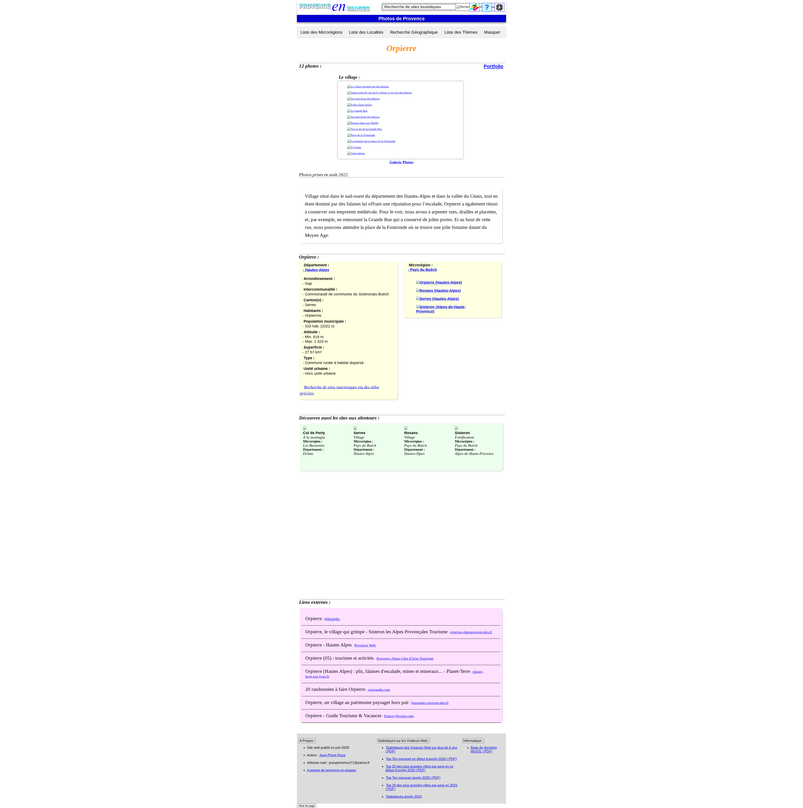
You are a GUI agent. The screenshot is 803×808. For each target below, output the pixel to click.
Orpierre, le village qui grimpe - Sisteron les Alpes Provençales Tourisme (377, 631)
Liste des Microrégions (321, 32)
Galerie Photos (401, 162)
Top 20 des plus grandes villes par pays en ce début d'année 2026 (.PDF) (419, 768)
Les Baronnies (314, 445)
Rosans (411, 433)
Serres (359, 433)
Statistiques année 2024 (404, 796)
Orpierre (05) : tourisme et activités (340, 658)
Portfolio (493, 66)
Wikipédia (332, 619)
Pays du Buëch (365, 445)
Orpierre (314, 618)
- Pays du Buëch (422, 270)
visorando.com (379, 690)
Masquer (492, 32)
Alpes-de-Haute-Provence (474, 453)
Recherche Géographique (414, 32)
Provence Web (365, 645)
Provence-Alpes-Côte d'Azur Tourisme (404, 659)
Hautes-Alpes (364, 453)
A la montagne (314, 437)
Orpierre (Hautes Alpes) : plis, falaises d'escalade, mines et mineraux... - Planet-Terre (388, 671)
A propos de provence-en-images (331, 770)
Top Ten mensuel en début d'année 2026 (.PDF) (421, 759)
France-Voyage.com (399, 716)
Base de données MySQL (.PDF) (484, 749)
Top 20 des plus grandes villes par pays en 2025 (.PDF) (421, 787)
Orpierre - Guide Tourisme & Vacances (344, 715)
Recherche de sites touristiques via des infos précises (339, 390)
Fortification (464, 437)
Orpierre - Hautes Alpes (329, 645)
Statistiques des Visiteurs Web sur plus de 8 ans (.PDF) (421, 749)
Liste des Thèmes (460, 32)
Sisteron (462, 433)
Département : (313, 449)
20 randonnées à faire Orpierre (335, 689)
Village (359, 437)
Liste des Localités (366, 32)
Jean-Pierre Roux (332, 755)
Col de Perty (314, 433)
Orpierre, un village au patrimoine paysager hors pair (357, 702)
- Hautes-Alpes (316, 270)
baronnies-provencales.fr (430, 703)
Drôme (308, 453)
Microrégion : (312, 441)
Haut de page (307, 805)
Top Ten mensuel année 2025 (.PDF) (413, 778)
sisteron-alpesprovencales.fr (471, 632)
